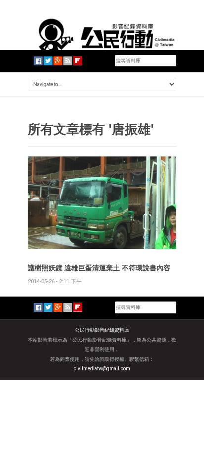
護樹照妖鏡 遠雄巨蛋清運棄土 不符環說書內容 (99, 267)
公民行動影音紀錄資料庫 (102, 330)
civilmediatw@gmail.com (102, 368)
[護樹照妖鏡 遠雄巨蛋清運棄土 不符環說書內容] (102, 202)
